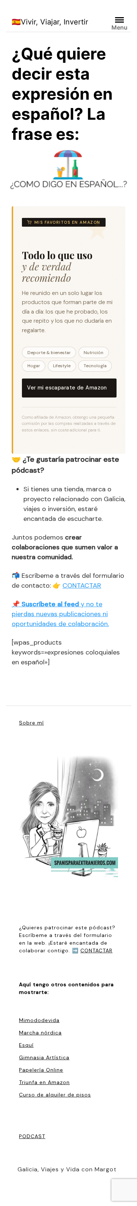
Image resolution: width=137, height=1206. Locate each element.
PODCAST (32, 1136)
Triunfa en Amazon (44, 1082)
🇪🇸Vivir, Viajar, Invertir (50, 22)
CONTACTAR (81, 585)
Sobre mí (31, 722)
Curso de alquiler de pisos (55, 1094)
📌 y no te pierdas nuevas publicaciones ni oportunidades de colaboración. (60, 614)
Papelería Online (41, 1070)
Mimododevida (39, 1020)
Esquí (26, 1045)
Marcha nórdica (40, 1032)
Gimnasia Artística (44, 1057)
